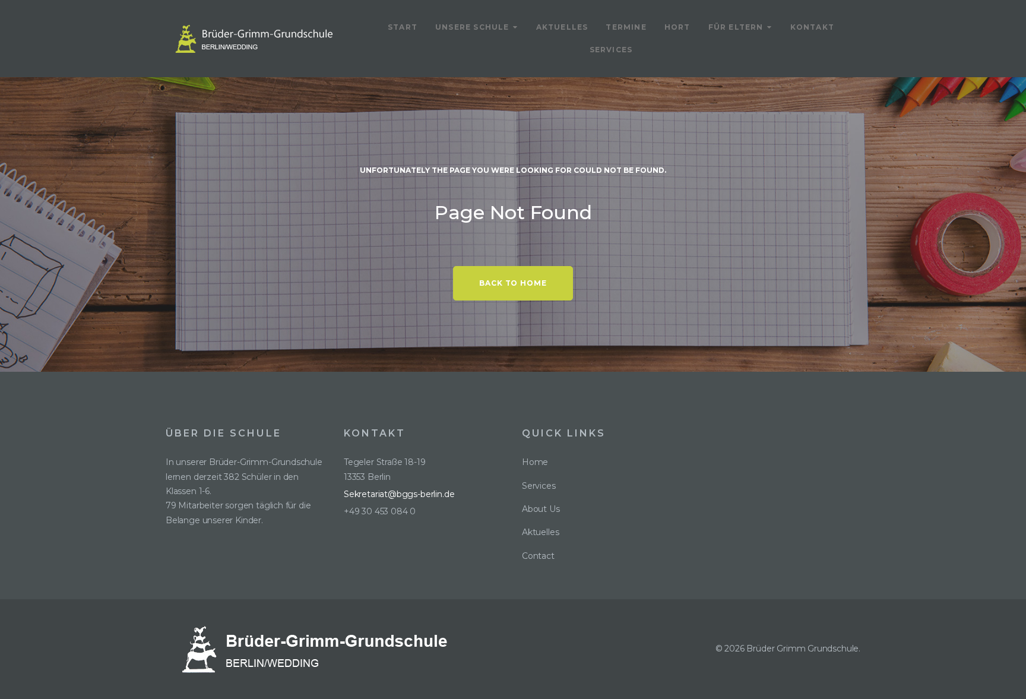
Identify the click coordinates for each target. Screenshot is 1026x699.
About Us (541, 509)
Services (611, 49)
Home (535, 462)
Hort (677, 27)
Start (402, 27)
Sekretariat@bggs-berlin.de (399, 494)
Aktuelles (562, 27)
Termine (626, 27)
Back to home (513, 283)
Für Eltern (736, 27)
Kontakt (812, 27)
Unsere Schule (472, 27)
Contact (538, 556)
